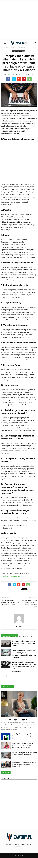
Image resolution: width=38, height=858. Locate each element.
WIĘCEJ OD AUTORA (25, 636)
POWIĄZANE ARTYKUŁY (9, 636)
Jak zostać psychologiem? (15, 719)
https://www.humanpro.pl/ (10, 576)
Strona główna (5, 47)
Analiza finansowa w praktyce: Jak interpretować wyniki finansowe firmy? (10, 602)
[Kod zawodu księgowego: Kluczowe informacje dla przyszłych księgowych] (6, 764)
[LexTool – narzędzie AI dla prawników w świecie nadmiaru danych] (6, 755)
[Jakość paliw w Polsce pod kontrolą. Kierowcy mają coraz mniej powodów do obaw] (6, 736)
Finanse (14, 51)
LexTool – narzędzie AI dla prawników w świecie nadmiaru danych (24, 754)
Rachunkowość (21, 51)
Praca (3, 716)
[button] (35, 42)
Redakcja (10, 74)
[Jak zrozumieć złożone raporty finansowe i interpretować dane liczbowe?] (6, 643)
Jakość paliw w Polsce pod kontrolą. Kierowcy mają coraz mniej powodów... (24, 736)
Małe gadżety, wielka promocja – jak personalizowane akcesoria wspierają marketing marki (24, 745)
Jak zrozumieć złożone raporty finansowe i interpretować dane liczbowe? (29, 603)
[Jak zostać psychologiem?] (19, 704)
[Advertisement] (19, 20)
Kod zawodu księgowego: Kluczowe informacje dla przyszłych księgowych (24, 764)
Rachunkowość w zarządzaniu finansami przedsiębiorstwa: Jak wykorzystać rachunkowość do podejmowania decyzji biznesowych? (24, 666)
